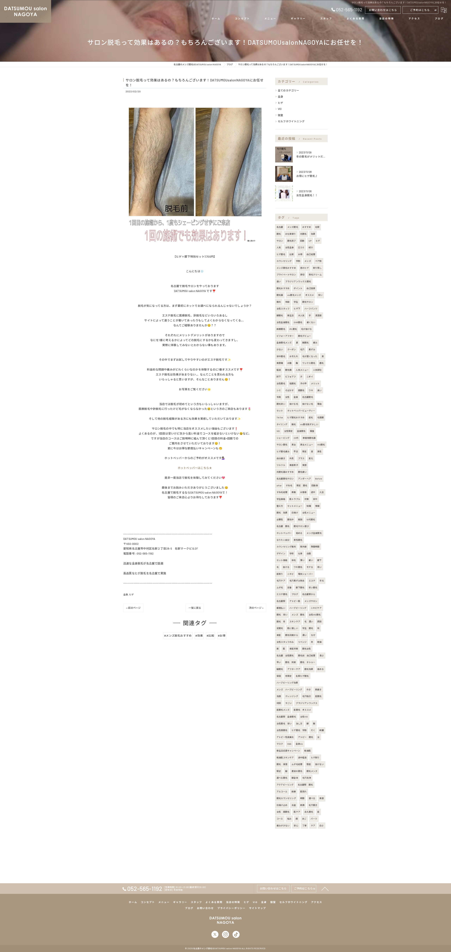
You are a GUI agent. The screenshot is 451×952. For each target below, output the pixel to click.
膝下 (319, 560)
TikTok (280, 417)
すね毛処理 (282, 492)
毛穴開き (313, 805)
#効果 (199, 635)
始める (299, 533)
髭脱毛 (318, 696)
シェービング (283, 438)
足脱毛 (280, 628)
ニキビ (290, 574)
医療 (294, 791)
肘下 (279, 376)
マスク (280, 744)
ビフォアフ (290, 376)
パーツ (314, 818)
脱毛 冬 (281, 621)
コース (280, 818)
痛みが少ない (283, 825)
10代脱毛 (311, 519)
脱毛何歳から (291, 635)
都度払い (281, 608)
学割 (298, 261)
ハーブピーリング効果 (287, 682)
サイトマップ (257, 908)
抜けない (319, 764)
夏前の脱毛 (297, 771)
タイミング (282, 424)
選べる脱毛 (282, 778)
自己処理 (311, 254)
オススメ (309, 295)
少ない (280, 349)
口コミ (301, 247)
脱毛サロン (307, 302)
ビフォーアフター (285, 336)
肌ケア (297, 812)
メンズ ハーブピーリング (289, 689)
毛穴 (302, 349)
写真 (279, 397)
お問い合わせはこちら (383, 9)
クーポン (291, 349)
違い (279, 281)
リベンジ (302, 642)
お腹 (289, 363)
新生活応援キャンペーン (288, 750)
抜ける (286, 567)
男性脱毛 (298, 540)
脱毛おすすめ (283, 288)
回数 (302, 240)
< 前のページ (133, 607)
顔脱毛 (301, 390)
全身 (125, 594)
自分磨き (281, 458)
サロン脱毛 (282, 444)
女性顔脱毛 (282, 730)
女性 (287, 397)
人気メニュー (302, 370)
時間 (302, 798)
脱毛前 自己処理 (306, 655)
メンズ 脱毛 (298, 614)
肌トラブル (294, 499)
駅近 (279, 771)
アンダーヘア (304, 478)
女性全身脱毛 (283, 322)
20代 (296, 438)
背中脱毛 (281, 356)
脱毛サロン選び (301, 526)
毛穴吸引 (306, 696)
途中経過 (302, 757)
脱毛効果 (308, 669)
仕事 (300, 553)
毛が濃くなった (309, 356)
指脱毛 (292, 383)
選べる (312, 798)
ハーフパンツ (310, 308)
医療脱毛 (281, 329)
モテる (310, 567)
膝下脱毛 (300, 587)
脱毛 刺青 (290, 662)
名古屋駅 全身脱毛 (286, 716)
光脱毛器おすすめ (285, 472)
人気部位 (317, 370)
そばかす (289, 390)
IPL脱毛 (293, 329)
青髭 (279, 635)
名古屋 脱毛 (283, 526)
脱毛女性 (306, 648)
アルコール (282, 791)
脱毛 (279, 234)
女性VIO (304, 716)
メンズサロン (310, 601)
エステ (312, 580)
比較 (291, 254)
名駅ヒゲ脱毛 (302, 676)
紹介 (311, 247)
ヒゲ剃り (315, 757)
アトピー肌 (294, 601)
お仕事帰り (290, 234)
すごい (288, 703)
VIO (280, 108)
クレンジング (291, 696)
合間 (309, 553)
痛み (315, 342)
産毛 (311, 417)
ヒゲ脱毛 (281, 254)
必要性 (280, 519)
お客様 (303, 492)
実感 (304, 465)
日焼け (295, 512)
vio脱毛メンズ (294, 295)
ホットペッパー (284, 533)
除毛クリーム (315, 274)
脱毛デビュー (304, 336)
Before (318, 478)
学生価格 (281, 499)
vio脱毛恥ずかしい (309, 424)
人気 (279, 247)
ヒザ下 (297, 308)
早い (279, 662)
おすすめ (306, 227)
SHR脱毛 (298, 322)
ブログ (295, 594)
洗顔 (279, 696)
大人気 (301, 315)
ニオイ (310, 376)
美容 (321, 798)
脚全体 (295, 778)
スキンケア (294, 621)
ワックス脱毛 (308, 363)
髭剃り (280, 574)
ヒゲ (131, 594)
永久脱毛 (308, 812)
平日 (296, 451)
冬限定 (288, 676)
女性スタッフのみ (285, 642)
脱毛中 (290, 519)
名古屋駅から (308, 594)
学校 (291, 553)
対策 (306, 499)
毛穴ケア (281, 580)
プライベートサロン (286, 274)
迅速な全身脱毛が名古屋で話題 (143, 563)
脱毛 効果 (282, 512)
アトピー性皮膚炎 (285, 737)
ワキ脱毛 (298, 567)
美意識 (280, 363)
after (279, 485)
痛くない (311, 322)
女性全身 (289, 247)
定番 (289, 587)
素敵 (294, 492)
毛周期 (320, 417)
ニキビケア (316, 608)
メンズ (307, 261)
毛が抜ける (306, 329)
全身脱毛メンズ (284, 342)
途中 (313, 492)
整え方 (280, 506)
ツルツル (281, 465)
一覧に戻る (195, 607)
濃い (304, 635)
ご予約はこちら (420, 9)
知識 (309, 506)
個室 (280, 115)
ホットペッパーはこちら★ (195, 467)
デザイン (281, 553)
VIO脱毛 (321, 444)
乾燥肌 (307, 750)
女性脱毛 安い (284, 723)
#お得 (222, 635)
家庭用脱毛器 (309, 438)
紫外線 (303, 546)
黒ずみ (312, 349)
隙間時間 (315, 546)
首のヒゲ (304, 268)
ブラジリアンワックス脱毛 (298, 281)
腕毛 (294, 424)
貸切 (302, 274)
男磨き (318, 689)
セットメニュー (294, 506)
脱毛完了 (291, 240)
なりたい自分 (283, 540)
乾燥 (319, 642)
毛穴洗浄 (306, 778)
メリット (315, 383)
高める (320, 669)
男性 (319, 451)
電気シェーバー (305, 574)
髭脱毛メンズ (283, 709)
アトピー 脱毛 (305, 737)
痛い (311, 560)
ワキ (311, 390)
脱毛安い (281, 404)
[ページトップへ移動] (325, 888)
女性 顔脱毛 (283, 812)
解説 (300, 519)
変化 (311, 458)
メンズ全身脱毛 (314, 533)
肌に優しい (292, 628)
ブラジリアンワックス (306, 703)
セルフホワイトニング (291, 121)
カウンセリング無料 (286, 546)
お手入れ (293, 356)
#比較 (210, 635)
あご (304, 818)
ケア (313, 825)
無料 (279, 302)
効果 (313, 234)
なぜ (313, 635)
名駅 (317, 227)
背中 (315, 499)
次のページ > (256, 607)
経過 (279, 370)
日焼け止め (282, 805)
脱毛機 (288, 370)
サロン (280, 240)
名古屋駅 (281, 601)
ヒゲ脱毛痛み (283, 451)
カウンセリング (284, 261)
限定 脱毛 (301, 485)
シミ (279, 390)
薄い (302, 560)
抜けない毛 (307, 404)
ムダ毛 (280, 587)
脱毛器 (280, 295)
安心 (296, 825)
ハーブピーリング (298, 608)
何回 (279, 703)
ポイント (298, 288)
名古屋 (280, 227)
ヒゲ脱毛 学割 (299, 730)
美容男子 (293, 465)
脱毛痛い (302, 472)
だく (313, 730)
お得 (300, 254)
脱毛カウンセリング (286, 798)
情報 (317, 506)
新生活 (290, 315)
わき (309, 689)
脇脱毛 (280, 669)
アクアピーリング (285, 784)
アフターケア (293, 669)
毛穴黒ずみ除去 (296, 580)
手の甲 (303, 383)
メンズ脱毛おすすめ (286, 268)
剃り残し (317, 268)
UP (310, 240)
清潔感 (318, 315)
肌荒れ (303, 791)
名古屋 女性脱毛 (285, 655)
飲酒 (302, 805)
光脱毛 (303, 234)
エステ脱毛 (282, 594)
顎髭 (309, 764)
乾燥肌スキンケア (285, 757)
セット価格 (282, 560)
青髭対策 (293, 648)
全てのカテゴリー (288, 90)
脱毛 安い (282, 614)
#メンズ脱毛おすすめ (178, 635)
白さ (321, 825)
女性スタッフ (283, 308)
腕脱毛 (305, 342)
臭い (319, 390)
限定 (304, 451)
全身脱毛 (301, 431)
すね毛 (289, 485)
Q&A (289, 744)
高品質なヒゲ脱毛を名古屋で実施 (144, 573)
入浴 (321, 492)
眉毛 (321, 363)
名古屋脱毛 (307, 397)
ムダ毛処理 (297, 764)
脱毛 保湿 (282, 764)
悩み (289, 818)
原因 (319, 621)
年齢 (287, 302)
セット (280, 410)
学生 (296, 302)
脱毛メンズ (312, 771)
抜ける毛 (293, 404)
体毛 (294, 560)
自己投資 (311, 288)
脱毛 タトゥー (307, 662)
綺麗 (321, 730)
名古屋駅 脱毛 (305, 784)
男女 (294, 444)
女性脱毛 (281, 383)
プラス (301, 458)
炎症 (294, 805)
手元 (321, 580)
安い (320, 295)
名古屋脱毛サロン (285, 478)
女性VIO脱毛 (315, 614)
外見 (291, 458)
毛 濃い (308, 621)
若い (319, 567)
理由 (319, 404)
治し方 (299, 723)
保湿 (279, 676)
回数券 (314, 485)
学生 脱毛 (307, 628)
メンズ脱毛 (292, 227)
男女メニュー (306, 444)
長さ (322, 655)
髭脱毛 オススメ (302, 709)
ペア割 (318, 261)
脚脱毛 (280, 315)
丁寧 (304, 825)
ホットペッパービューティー (301, 410)
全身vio (299, 744)
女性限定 (288, 431)
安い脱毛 (313, 587)
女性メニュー (308, 512)
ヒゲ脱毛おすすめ (295, 417)
